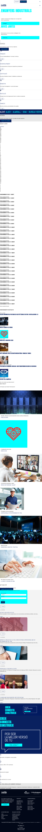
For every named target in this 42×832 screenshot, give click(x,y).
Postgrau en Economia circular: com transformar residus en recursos (18, 366)
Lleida (2, 817)
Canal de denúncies (15, 815)
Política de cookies (21, 829)
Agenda (13, 819)
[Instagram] (19, 825)
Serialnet (32, 822)
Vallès (2, 814)
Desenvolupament (5, 64)
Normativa (3, 84)
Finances (2, 103)
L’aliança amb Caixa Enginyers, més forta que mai (12, 697)
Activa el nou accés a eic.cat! (7, 612)
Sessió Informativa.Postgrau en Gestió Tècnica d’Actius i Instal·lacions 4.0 (19, 314)
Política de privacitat (21, 828)
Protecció (3, 93)
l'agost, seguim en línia (8, 581)
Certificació (3, 74)
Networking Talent (8, 485)
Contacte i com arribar (16, 814)
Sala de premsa (15, 817)
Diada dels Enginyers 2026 (6, 340)
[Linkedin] (18, 825)
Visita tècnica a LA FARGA (6, 327)
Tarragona (3, 818)
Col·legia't (17, 1)
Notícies (3, 606)
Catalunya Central (4, 815)
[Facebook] (22, 825)
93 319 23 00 (19, 804)
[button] (23, 1)
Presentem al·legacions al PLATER (8, 668)
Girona (2, 816)
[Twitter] (23, 825)
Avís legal (21, 827)
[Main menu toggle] (40, 5)
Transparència (14, 816)
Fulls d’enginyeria (15, 818)
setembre (2, 126)
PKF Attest (28, 822)
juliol (1, 122)
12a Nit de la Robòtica (5, 379)
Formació (2, 54)
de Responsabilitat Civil (11, 513)
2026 (4, 451)
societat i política (9, 547)
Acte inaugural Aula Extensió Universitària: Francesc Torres (15, 353)
